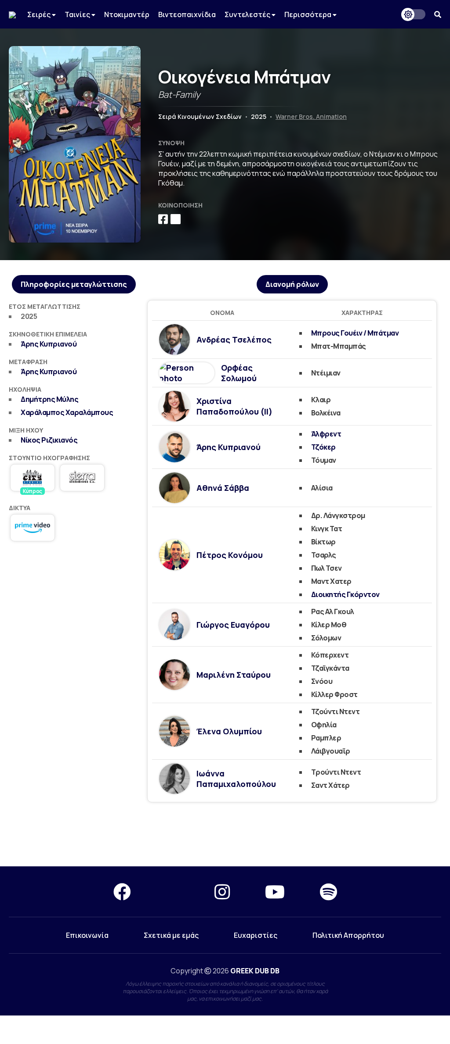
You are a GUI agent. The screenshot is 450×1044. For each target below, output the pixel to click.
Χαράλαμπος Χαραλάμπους (67, 412)
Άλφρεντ (326, 434)
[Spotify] (328, 892)
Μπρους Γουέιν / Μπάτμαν (355, 333)
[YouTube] (275, 892)
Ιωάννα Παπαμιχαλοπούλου (236, 778)
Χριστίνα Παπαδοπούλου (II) (234, 406)
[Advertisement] (73, 609)
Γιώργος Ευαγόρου (233, 624)
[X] (172, 892)
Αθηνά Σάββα (222, 488)
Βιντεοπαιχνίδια (187, 14)
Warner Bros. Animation (311, 116)
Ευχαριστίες (255, 935)
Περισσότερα (308, 14)
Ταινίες (78, 14)
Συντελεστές (248, 14)
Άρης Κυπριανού (48, 344)
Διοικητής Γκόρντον (345, 594)
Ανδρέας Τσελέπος (234, 339)
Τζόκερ (323, 447)
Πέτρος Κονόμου (229, 555)
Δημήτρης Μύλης (49, 399)
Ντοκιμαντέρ (126, 14)
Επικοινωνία (87, 935)
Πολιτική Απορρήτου (348, 935)
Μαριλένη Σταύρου (233, 674)
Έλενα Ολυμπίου (229, 731)
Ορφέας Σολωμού (239, 372)
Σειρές (39, 14)
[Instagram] (222, 892)
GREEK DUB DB (254, 971)
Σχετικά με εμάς (171, 935)
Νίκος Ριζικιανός (49, 440)
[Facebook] (122, 892)
